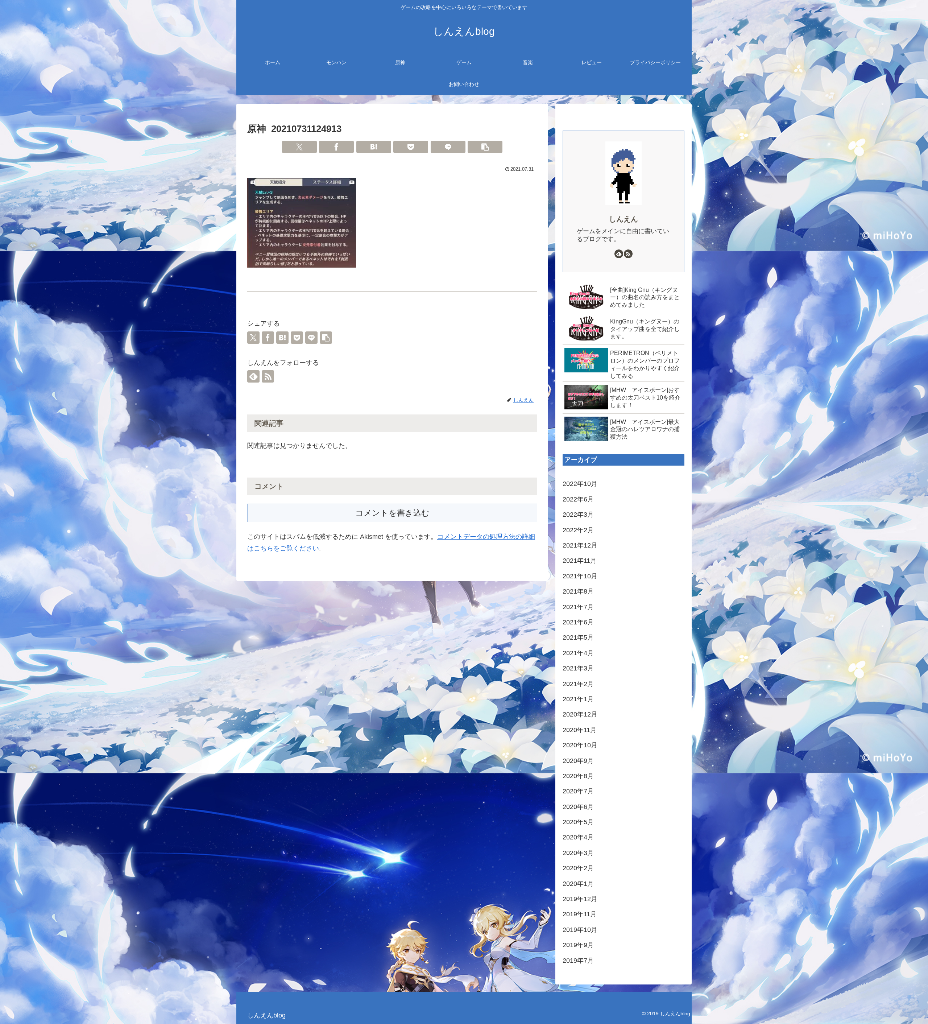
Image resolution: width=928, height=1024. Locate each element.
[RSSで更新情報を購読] (268, 376)
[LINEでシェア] (448, 147)
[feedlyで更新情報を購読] (253, 376)
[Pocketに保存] (410, 147)
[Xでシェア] (299, 147)
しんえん (623, 219)
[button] (485, 147)
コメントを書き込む (392, 512)
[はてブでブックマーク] (373, 147)
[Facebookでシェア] (336, 147)
